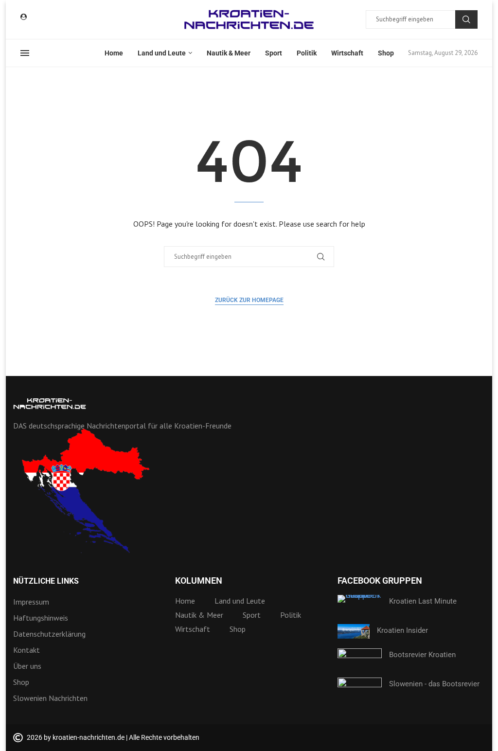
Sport (273, 53)
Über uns (27, 666)
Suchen (466, 19)
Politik (307, 53)
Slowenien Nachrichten (50, 698)
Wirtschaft (347, 53)
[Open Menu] (24, 53)
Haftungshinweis (40, 618)
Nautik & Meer (228, 53)
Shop (386, 53)
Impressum (31, 602)
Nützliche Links (46, 581)
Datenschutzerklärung (49, 634)
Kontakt (26, 650)
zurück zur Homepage (249, 300)
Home (114, 53)
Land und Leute (162, 53)
